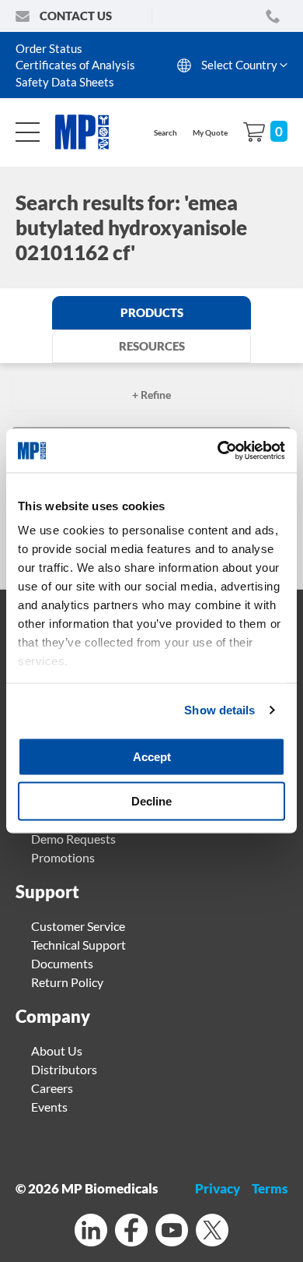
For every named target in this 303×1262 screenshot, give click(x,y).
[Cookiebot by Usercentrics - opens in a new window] (218, 451)
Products (151, 312)
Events (49, 1106)
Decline (151, 801)
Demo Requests (73, 838)
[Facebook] (131, 1232)
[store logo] (90, 132)
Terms (269, 1188)
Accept (152, 756)
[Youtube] (171, 1232)
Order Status (49, 48)
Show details (219, 710)
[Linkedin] (91, 1232)
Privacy (217, 1188)
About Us (56, 1050)
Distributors (64, 1069)
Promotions (63, 857)
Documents (62, 963)
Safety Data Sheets (65, 82)
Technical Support (78, 944)
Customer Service (78, 925)
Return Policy (67, 982)
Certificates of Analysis (75, 65)
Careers (52, 1087)
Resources (152, 346)
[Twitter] (212, 1232)
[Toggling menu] (28, 132)
